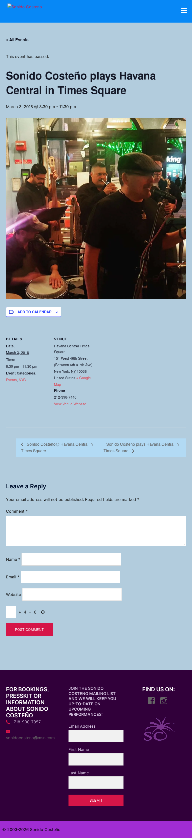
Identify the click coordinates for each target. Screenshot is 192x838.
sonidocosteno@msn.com (30, 737)
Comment (17, 511)
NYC (22, 379)
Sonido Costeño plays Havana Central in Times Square (141, 447)
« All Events (17, 39)
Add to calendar (35, 311)
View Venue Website (70, 403)
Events (11, 379)
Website (13, 594)
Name (13, 559)
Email (13, 576)
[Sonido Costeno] (25, 8)
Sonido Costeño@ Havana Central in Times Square (57, 447)
